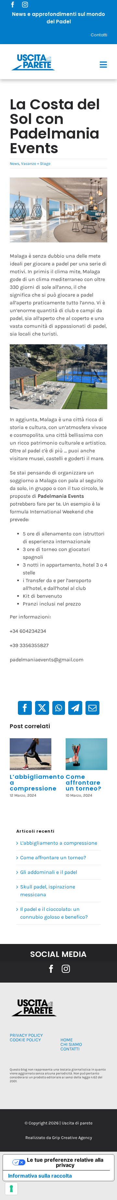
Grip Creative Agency (72, 1137)
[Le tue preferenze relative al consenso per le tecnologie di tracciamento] (11, 1188)
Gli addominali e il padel (48, 872)
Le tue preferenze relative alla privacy (65, 1162)
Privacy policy (26, 1035)
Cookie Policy (25, 1040)
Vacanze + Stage (35, 163)
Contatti (99, 35)
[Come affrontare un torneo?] (86, 754)
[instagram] (25, 4)
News (14, 163)
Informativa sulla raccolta (40, 1175)
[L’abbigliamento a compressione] (30, 754)
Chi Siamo (71, 1044)
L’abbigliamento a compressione (58, 843)
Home (66, 1040)
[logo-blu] (33, 56)
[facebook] (13, 4)
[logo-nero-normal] (33, 1001)
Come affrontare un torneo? (83, 782)
